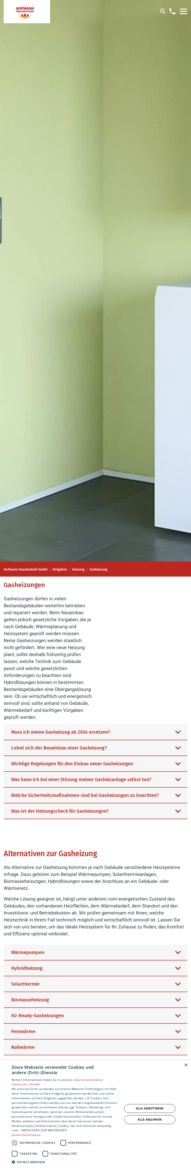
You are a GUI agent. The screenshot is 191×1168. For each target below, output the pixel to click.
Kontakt (35, 1084)
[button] (183, 11)
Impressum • (21, 1084)
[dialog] (95, 1114)
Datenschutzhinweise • (89, 1080)
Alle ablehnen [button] (150, 1120)
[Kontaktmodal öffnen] (172, 11)
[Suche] (163, 11)
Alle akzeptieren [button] (150, 1108)
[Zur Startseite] (27, 11)
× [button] (186, 1065)
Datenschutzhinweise (26, 1135)
